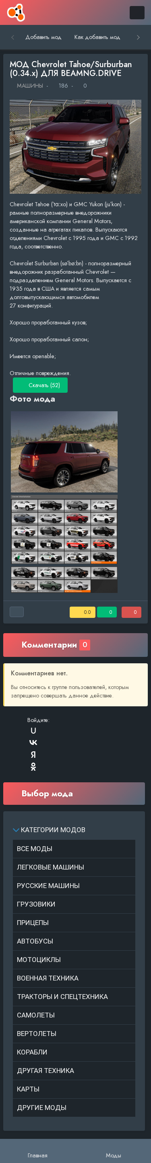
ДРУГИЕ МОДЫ (41, 1108)
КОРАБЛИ (32, 1052)
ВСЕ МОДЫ (34, 849)
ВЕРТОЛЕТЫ (36, 1034)
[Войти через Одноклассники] (33, 767)
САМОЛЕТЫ (36, 1015)
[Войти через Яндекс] (33, 755)
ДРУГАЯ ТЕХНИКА (45, 1071)
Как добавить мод (97, 37)
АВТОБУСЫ (35, 941)
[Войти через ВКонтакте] (33, 742)
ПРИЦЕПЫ (33, 923)
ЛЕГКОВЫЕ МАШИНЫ (50, 867)
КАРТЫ (28, 1089)
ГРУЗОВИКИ (36, 904)
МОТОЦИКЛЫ (39, 960)
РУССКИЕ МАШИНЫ (48, 886)
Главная (38, 1155)
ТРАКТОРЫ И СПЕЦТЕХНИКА (62, 997)
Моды (113, 1155)
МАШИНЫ (29, 86)
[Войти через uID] (33, 730)
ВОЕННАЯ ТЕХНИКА (48, 978)
